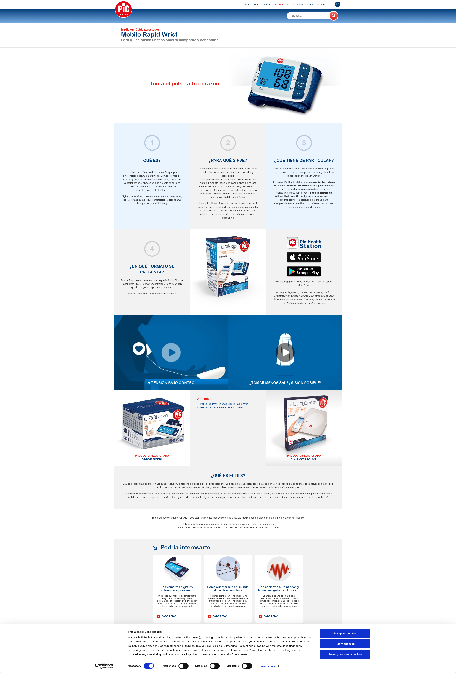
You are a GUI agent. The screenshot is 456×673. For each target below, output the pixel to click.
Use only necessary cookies (345, 654)
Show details (267, 665)
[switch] (183, 666)
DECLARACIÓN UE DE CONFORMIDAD (221, 407)
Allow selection (345, 643)
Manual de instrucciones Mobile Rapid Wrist (224, 404)
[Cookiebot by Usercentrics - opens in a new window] (104, 666)
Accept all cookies (345, 633)
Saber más (169, 616)
